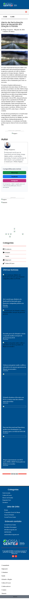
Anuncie (4, 593)
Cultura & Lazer (6, 583)
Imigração (5, 569)
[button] (26, 11)
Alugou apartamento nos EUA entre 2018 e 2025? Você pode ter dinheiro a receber (14, 462)
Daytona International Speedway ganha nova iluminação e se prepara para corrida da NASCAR (14, 429)
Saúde (3, 576)
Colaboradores (6, 586)
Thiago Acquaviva (9, 149)
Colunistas (5, 572)
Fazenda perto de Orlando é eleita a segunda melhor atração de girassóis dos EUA (14, 336)
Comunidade (5, 565)
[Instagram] (16, 556)
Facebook (15, 176)
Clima (12, 16)
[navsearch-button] (2, 11)
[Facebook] (13, 556)
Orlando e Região (7, 579)
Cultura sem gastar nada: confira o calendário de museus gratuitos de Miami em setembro (14, 367)
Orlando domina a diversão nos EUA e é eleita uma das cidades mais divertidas (13, 399)
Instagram (14, 180)
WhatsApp (14, 172)
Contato (4, 590)
